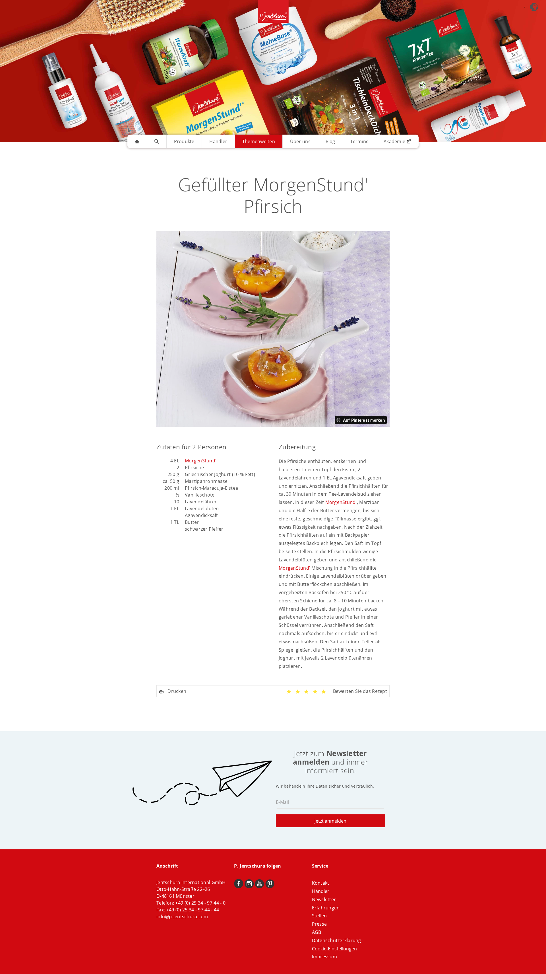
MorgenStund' (200, 461)
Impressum (324, 957)
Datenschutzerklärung (336, 940)
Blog (330, 141)
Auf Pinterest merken (364, 420)
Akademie (394, 141)
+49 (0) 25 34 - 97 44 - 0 (200, 903)
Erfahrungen (326, 908)
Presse (319, 924)
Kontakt (320, 883)
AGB (316, 932)
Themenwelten (258, 141)
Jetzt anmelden (330, 821)
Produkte (184, 141)
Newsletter (324, 899)
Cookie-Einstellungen (334, 948)
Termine (359, 141)
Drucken (176, 691)
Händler (218, 141)
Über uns (300, 141)
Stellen (319, 916)
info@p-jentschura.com (182, 916)
